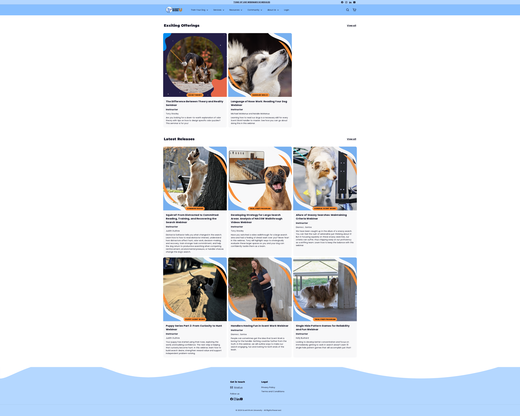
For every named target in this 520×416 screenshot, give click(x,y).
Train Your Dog (198, 10)
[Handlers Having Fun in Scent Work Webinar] (260, 307)
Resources (235, 10)
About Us (272, 10)
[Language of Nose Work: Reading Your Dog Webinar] (260, 80)
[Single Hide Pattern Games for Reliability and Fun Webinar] (325, 307)
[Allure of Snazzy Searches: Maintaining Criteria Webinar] (325, 201)
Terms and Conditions (272, 391)
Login (286, 10)
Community (254, 10)
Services (217, 10)
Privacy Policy (268, 387)
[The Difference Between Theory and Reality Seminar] (195, 80)
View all (351, 25)
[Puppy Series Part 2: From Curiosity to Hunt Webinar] (195, 307)
